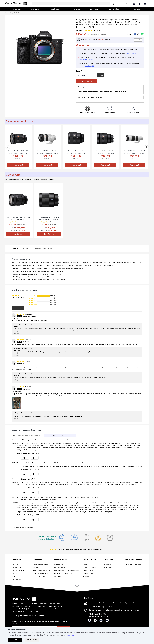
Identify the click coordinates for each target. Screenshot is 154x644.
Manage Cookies (32, 640)
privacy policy (71, 635)
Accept (15, 640)
